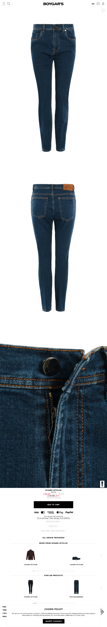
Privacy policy (80, 615)
